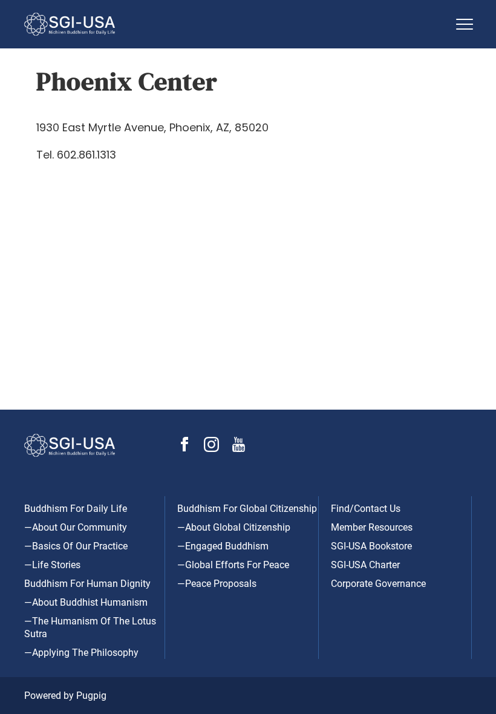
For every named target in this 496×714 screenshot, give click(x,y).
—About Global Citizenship (233, 527)
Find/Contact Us (365, 508)
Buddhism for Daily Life (75, 508)
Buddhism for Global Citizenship (247, 508)
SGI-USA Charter (365, 565)
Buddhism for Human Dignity (87, 583)
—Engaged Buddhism (223, 546)
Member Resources (372, 527)
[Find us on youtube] (238, 448)
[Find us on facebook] (184, 448)
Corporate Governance (378, 583)
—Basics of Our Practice (76, 546)
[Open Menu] (464, 24)
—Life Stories (52, 565)
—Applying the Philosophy (81, 652)
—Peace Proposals (216, 583)
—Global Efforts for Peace (233, 565)
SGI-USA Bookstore (371, 546)
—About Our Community (75, 527)
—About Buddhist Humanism (86, 602)
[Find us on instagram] (211, 448)
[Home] (236, 24)
